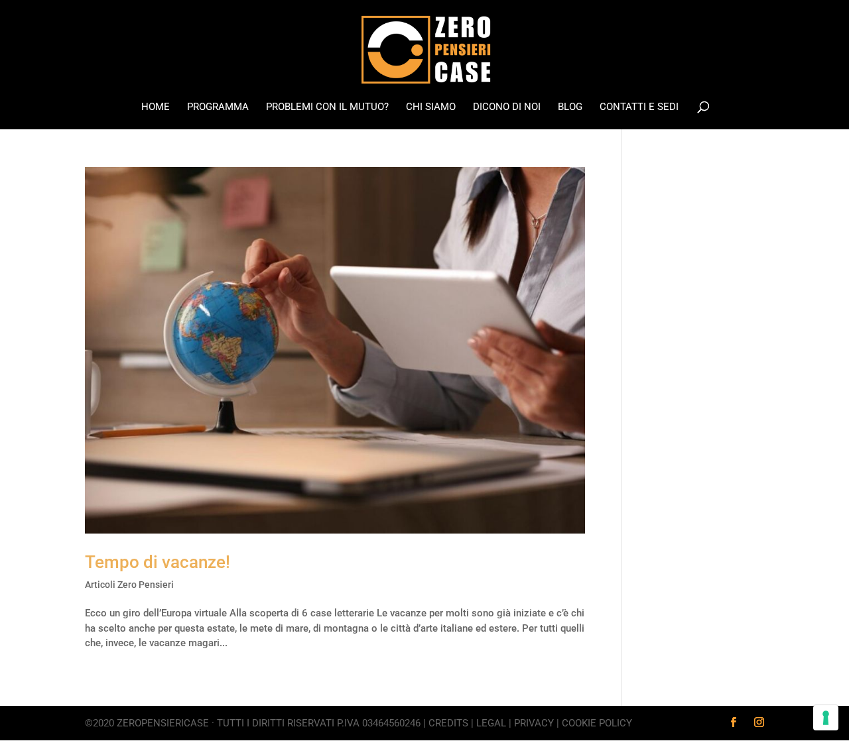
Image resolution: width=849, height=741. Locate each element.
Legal (491, 723)
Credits (448, 723)
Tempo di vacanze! (157, 562)
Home (155, 107)
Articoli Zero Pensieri (129, 584)
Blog (570, 107)
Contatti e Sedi (639, 107)
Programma (218, 107)
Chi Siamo (431, 107)
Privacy (534, 723)
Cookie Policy (597, 723)
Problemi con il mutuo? (327, 107)
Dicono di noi (507, 107)
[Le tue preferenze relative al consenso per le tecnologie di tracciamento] (825, 717)
